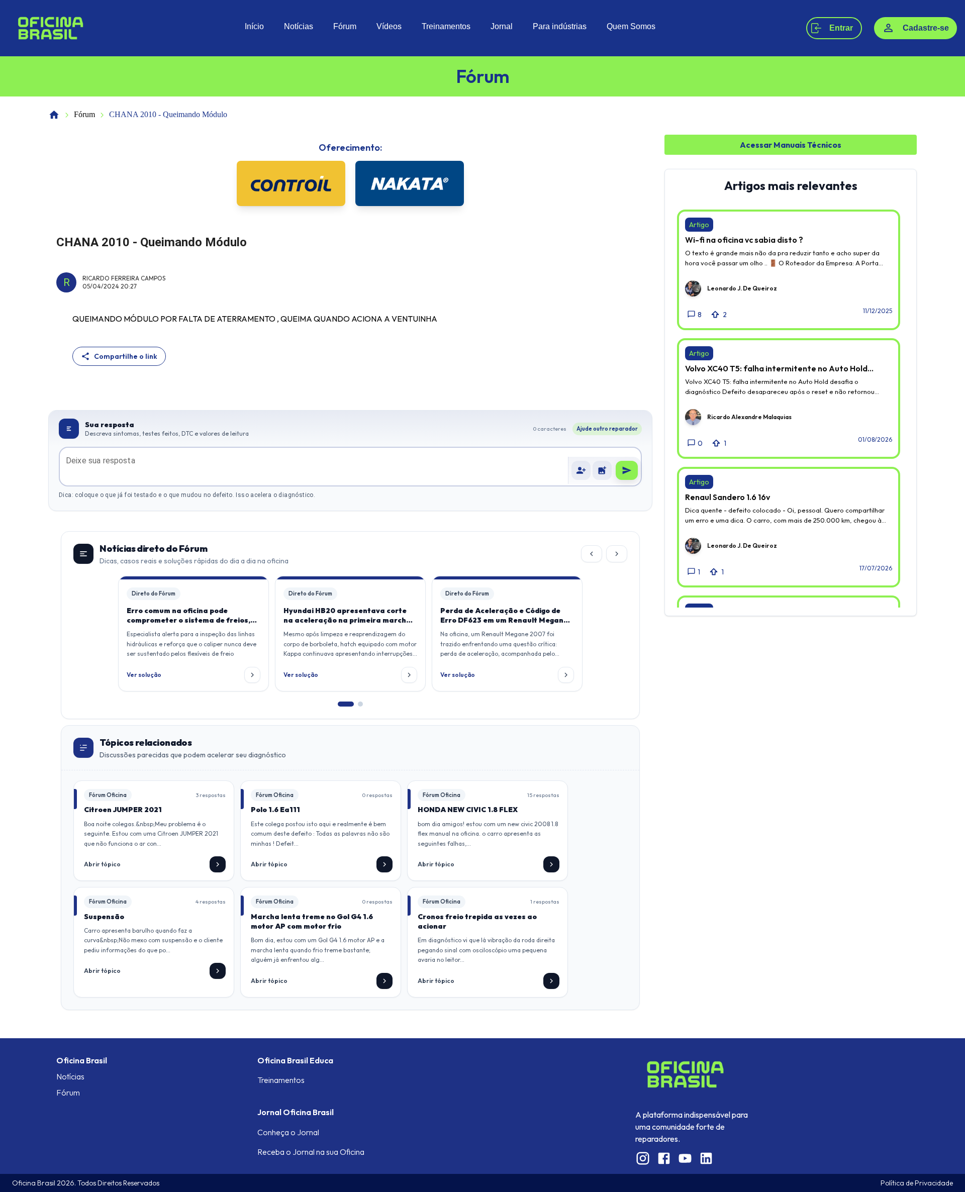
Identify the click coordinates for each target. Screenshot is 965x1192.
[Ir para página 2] (360, 704)
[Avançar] (616, 553)
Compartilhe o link (125, 356)
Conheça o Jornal (288, 1132)
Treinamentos (446, 26)
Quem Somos (631, 26)
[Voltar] (591, 553)
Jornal (502, 26)
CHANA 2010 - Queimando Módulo (168, 114)
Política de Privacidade (917, 1182)
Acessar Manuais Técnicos (790, 145)
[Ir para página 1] (346, 704)
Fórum (344, 26)
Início (254, 26)
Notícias (298, 26)
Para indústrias (560, 26)
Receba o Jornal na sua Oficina (310, 1152)
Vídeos (389, 26)
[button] (602, 470)
